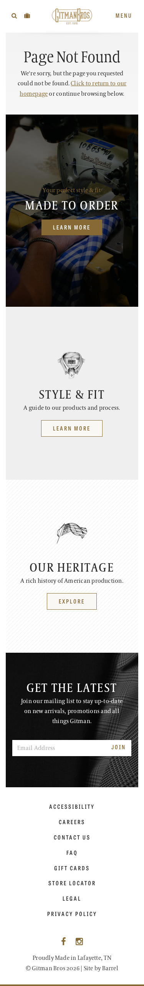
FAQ (72, 852)
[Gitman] (72, 16)
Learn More (72, 227)
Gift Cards (72, 868)
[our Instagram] (79, 942)
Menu (124, 15)
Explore (72, 601)
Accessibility (72, 806)
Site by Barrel (101, 968)
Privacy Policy (72, 914)
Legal (72, 898)
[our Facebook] (63, 942)
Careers (72, 822)
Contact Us (72, 837)
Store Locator (72, 883)
